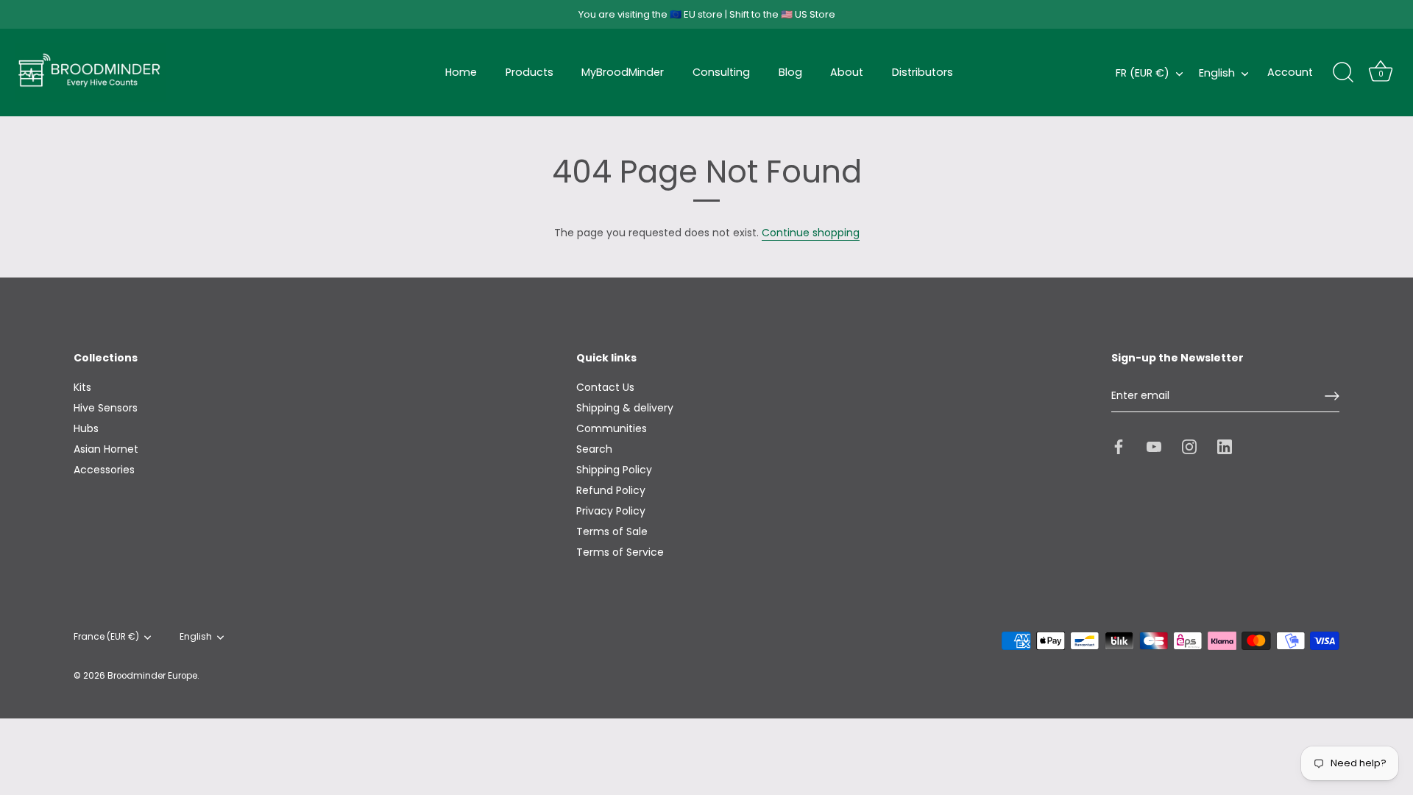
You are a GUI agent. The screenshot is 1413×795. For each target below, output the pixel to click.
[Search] (1343, 73)
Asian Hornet (106, 449)
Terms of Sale (612, 531)
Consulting (721, 72)
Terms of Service (620, 552)
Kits (82, 387)
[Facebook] (1118, 445)
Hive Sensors (106, 407)
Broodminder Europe (152, 676)
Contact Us (605, 387)
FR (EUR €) (1142, 73)
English (1217, 73)
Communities (611, 428)
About (846, 72)
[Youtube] (1154, 445)
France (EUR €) (106, 637)
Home (461, 72)
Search (594, 449)
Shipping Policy (614, 469)
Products (529, 72)
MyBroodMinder (622, 72)
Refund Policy (610, 490)
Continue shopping (811, 232)
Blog (790, 72)
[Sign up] (1332, 396)
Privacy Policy (610, 511)
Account (1290, 72)
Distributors (922, 72)
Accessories (104, 469)
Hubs (86, 428)
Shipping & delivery (624, 407)
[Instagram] (1189, 445)
